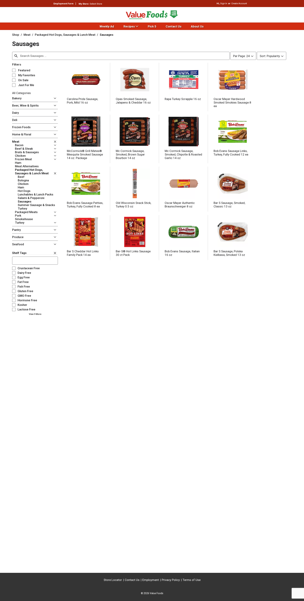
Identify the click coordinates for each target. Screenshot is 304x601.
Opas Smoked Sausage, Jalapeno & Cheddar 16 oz (133, 100)
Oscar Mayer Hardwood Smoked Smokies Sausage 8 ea (232, 102)
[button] (54, 98)
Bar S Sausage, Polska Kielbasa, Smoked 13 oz (229, 253)
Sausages (106, 34)
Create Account (239, 3)
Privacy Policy (171, 580)
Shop (15, 34)
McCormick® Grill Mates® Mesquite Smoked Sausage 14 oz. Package (85, 154)
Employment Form (63, 3)
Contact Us (132, 580)
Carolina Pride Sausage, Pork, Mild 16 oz (82, 100)
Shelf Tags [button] (19, 253)
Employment (150, 580)
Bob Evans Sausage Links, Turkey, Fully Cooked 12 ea (231, 152)
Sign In (223, 3)
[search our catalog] (16, 56)
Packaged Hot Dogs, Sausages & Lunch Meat (65, 34)
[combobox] (121, 56)
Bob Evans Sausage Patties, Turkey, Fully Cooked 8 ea (85, 204)
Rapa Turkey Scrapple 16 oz (183, 99)
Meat (27, 34)
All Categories (21, 93)
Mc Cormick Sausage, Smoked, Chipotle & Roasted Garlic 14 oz (183, 154)
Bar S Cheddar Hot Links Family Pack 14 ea (83, 253)
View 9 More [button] (35, 314)
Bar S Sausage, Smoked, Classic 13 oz (229, 204)
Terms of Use (192, 580)
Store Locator (113, 580)
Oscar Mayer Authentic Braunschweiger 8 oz (180, 204)
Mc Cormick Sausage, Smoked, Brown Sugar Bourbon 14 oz (130, 154)
